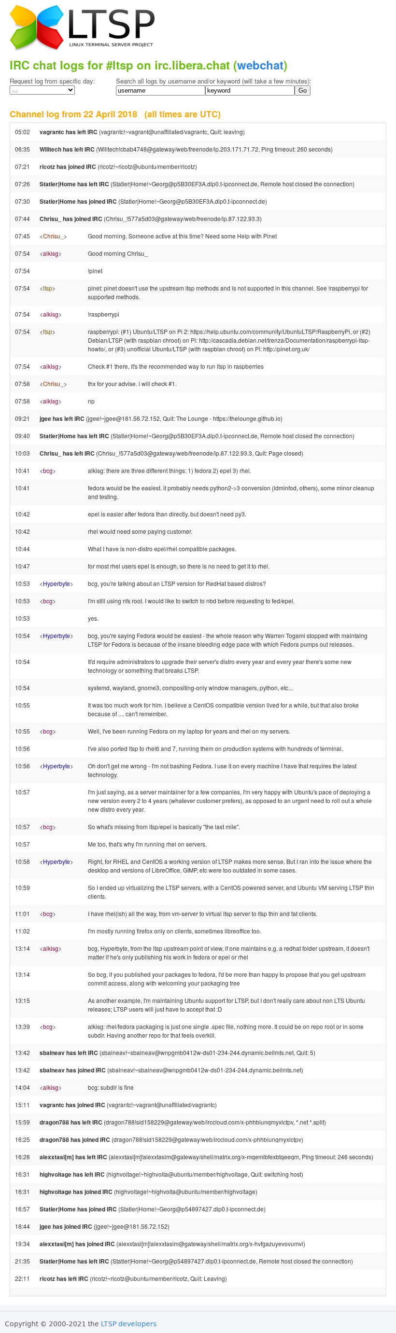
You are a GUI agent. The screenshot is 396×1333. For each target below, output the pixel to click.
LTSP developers (128, 1324)
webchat (260, 64)
